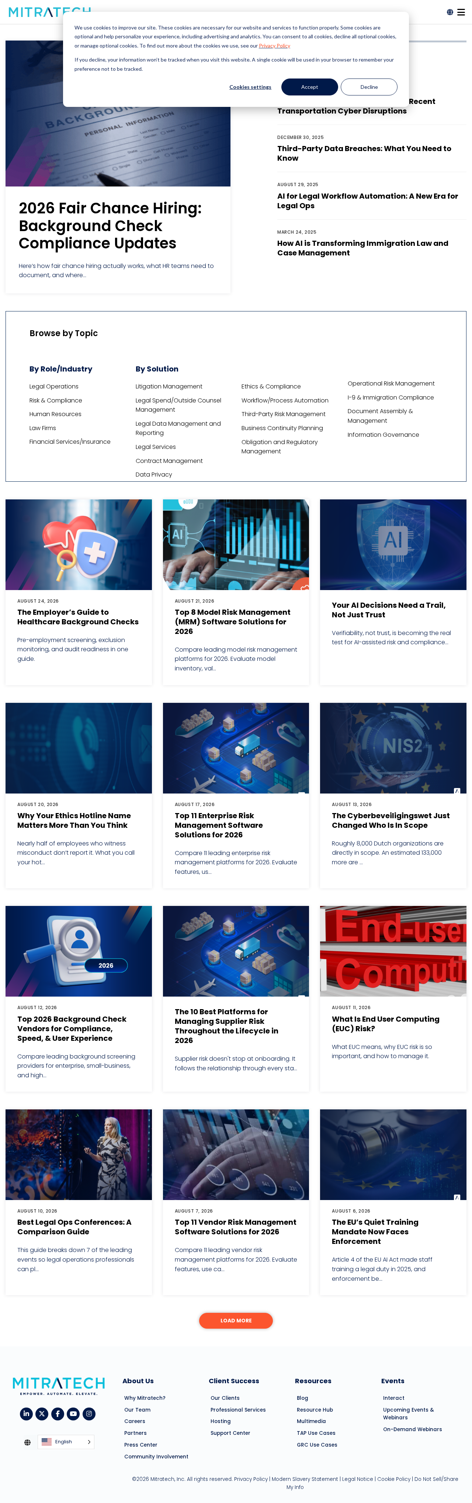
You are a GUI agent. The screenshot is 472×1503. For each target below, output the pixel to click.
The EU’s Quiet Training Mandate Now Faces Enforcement (375, 1231)
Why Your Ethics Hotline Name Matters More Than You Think (74, 820)
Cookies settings (250, 87)
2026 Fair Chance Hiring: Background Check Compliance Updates (110, 226)
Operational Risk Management (391, 383)
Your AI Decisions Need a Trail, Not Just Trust (389, 610)
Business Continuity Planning (282, 428)
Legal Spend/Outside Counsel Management (178, 405)
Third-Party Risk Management (284, 414)
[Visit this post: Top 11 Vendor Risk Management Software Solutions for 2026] (236, 1154)
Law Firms (43, 428)
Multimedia (311, 1421)
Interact (394, 1398)
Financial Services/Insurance (70, 441)
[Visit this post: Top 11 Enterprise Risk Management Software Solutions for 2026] (236, 748)
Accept (309, 87)
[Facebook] (59, 1413)
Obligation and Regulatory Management (280, 447)
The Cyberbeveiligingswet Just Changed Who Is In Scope (391, 820)
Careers (134, 1421)
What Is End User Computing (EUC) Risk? (386, 1024)
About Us (138, 1380)
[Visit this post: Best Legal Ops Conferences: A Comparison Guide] (79, 1154)
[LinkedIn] (28, 1413)
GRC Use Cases (317, 1444)
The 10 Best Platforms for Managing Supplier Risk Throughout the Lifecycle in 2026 (226, 1026)
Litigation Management (169, 386)
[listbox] (66, 1442)
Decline (369, 87)
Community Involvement (156, 1456)
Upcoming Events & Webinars (408, 1414)
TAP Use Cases (316, 1433)
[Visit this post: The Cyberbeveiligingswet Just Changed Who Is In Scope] (393, 748)
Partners (135, 1433)
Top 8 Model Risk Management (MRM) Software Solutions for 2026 (233, 622)
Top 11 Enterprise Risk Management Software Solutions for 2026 (219, 825)
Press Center (140, 1444)
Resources (313, 1380)
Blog (302, 1398)
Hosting (221, 1421)
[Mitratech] (50, 12)
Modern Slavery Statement (305, 1479)
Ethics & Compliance (271, 386)
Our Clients (225, 1398)
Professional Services (238, 1409)
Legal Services (156, 447)
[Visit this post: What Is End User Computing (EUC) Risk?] (393, 951)
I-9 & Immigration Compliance (391, 397)
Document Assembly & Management (380, 416)
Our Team (137, 1409)
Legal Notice (357, 1479)
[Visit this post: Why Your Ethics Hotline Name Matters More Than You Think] (79, 748)
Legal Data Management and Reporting (178, 428)
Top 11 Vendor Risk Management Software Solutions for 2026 (235, 1227)
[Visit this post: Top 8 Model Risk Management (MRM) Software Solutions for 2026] (236, 544)
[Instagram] (90, 1413)
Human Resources (55, 414)
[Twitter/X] (43, 1413)
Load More (236, 1320)
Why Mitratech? (145, 1398)
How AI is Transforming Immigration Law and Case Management (362, 248)
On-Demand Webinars (412, 1429)
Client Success (234, 1380)
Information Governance (383, 434)
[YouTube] (75, 1413)
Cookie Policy (393, 1479)
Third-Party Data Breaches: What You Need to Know (364, 153)
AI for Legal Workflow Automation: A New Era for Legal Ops (367, 201)
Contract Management (169, 461)
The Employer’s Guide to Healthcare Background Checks (78, 617)
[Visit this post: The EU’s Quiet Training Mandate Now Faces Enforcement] (393, 1154)
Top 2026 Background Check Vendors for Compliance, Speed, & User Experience (71, 1028)
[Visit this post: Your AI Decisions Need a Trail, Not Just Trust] (393, 544)
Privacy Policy (274, 45)
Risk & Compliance (56, 400)
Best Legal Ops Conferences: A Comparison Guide (74, 1227)
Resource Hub (315, 1409)
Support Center (230, 1433)
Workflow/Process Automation (285, 400)
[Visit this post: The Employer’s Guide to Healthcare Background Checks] (79, 544)
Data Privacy (154, 474)
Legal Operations (54, 386)
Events (393, 1380)
